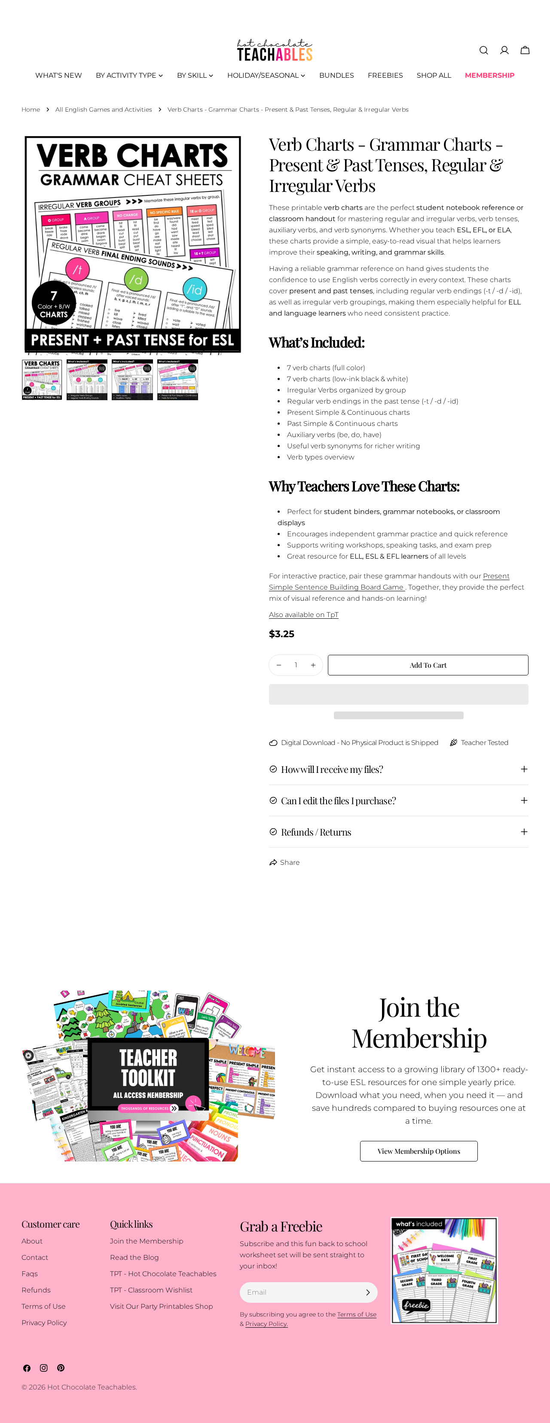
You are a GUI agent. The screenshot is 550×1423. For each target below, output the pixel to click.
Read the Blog (134, 1257)
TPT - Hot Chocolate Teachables (163, 1274)
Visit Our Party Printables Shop (161, 1306)
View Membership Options (419, 1150)
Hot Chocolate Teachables (91, 1387)
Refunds (36, 1290)
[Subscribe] (368, 1292)
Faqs (29, 1274)
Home (30, 109)
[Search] (483, 50)
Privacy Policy (44, 1323)
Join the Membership (146, 1241)
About (32, 1241)
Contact (34, 1257)
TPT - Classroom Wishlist (151, 1290)
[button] (399, 694)
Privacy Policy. (266, 1324)
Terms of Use (43, 1306)
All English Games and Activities (103, 109)
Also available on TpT (304, 615)
